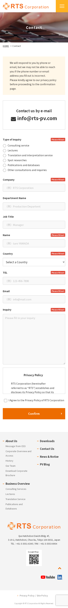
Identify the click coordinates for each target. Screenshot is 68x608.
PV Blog (45, 464)
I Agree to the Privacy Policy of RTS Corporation (36, 400)
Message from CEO (16, 446)
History (9, 460)
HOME (6, 45)
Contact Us (47, 449)
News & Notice (49, 456)
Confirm (34, 413)
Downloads (47, 441)
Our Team (11, 465)
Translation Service (15, 499)
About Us (11, 441)
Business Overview (18, 483)
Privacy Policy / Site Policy (34, 595)
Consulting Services (16, 489)
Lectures (10, 494)
